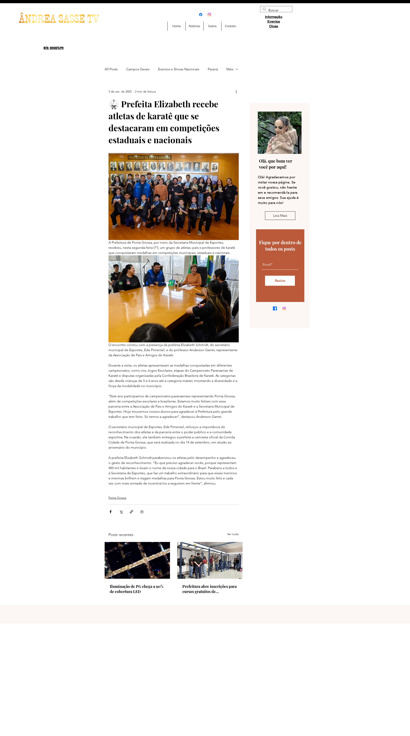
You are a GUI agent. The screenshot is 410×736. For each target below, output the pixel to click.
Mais (229, 69)
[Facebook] (201, 14)
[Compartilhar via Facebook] (110, 512)
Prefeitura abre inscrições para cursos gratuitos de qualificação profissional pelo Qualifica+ (209, 589)
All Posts (111, 69)
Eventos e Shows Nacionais (178, 69)
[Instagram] (209, 14)
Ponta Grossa (117, 498)
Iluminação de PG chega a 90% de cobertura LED (136, 589)
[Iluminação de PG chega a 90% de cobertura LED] (137, 560)
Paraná (213, 69)
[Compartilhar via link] (131, 512)
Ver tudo (233, 534)
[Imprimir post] (142, 512)
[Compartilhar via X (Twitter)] (121, 512)
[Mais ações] (236, 91)
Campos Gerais (137, 69)
